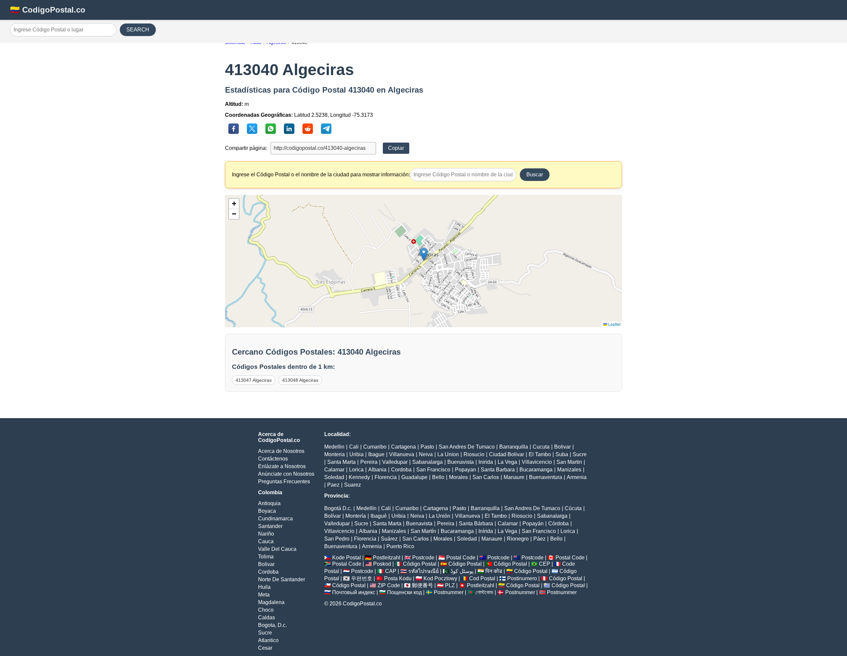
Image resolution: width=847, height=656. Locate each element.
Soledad (334, 477)
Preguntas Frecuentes (284, 481)
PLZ (450, 585)
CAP (390, 571)
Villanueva (401, 454)
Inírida (485, 531)
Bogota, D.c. (272, 625)
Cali (354, 447)
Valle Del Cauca (277, 549)
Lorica (356, 469)
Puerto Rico (400, 546)
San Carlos (485, 477)
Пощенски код (404, 592)
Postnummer (449, 592)
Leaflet (613, 324)
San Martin (569, 462)
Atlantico (268, 640)
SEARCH (137, 29)
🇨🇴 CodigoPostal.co (47, 9)
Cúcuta (573, 508)
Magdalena (271, 602)
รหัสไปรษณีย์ (423, 571)
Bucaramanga (536, 469)
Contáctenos (273, 458)
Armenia (577, 477)
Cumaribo (374, 447)
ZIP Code (389, 585)
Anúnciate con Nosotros (286, 474)
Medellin (334, 447)
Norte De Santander (281, 579)
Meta (264, 594)
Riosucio (474, 454)
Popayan (465, 469)
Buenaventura (545, 477)
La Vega (507, 462)
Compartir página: (246, 148)
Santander (270, 526)
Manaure (514, 477)
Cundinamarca (275, 518)
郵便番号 (422, 585)
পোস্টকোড (484, 592)
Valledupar (395, 462)
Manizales (569, 469)
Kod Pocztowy (440, 578)
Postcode (423, 557)
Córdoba (558, 523)
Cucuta (541, 447)
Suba (562, 454)
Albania (377, 469)
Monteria (334, 454)
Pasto (427, 447)
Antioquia (269, 503)
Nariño (266, 534)
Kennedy (359, 477)
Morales (458, 477)
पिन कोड (493, 571)
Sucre (265, 632)
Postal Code (460, 557)
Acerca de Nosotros (281, 451)
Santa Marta (341, 462)
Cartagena (403, 447)
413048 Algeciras (300, 380)
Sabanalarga (427, 462)
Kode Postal (346, 557)
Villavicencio (537, 462)
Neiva (426, 454)
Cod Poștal (482, 578)
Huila (264, 587)
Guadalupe (414, 477)
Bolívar (332, 516)
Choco (266, 610)
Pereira (369, 462)
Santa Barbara (498, 469)
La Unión (439, 516)
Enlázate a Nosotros (282, 466)
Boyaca (267, 511)
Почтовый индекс (353, 592)
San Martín (423, 531)
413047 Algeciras (254, 380)
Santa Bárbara (476, 523)
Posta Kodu (398, 578)
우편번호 (361, 578)
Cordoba (268, 572)
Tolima (266, 556)
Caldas (266, 617)
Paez (333, 485)
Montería (355, 516)
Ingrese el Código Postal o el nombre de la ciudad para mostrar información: (321, 174)
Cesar (265, 648)
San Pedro (336, 539)
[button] (424, 254)
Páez (539, 539)
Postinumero (522, 578)
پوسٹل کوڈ (462, 571)
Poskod (382, 564)
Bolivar (266, 564)
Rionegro (518, 539)
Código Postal (419, 564)
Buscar (534, 174)
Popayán (533, 523)
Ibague (376, 454)
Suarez (352, 485)
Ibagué (379, 516)
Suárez (389, 539)
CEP (544, 564)
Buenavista (460, 462)
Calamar (334, 469)
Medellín (366, 508)
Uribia (356, 454)
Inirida (485, 462)
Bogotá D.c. (338, 508)
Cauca (266, 541)
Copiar (396, 148)
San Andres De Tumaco (467, 447)
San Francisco (433, 469)
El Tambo (540, 454)
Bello (438, 477)
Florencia (386, 477)
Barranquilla (513, 447)
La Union (448, 454)
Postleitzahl (386, 557)
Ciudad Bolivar (506, 454)
